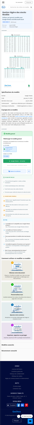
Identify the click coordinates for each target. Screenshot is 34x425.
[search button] (31, 7)
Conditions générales (17, 371)
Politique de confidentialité (17, 374)
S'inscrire (28, 2)
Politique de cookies (17, 376)
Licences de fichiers (17, 369)
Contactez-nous (17, 388)
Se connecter (19, 2)
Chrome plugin (17, 386)
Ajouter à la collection (15, 171)
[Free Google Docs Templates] (4, 7)
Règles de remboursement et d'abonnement (17, 378)
